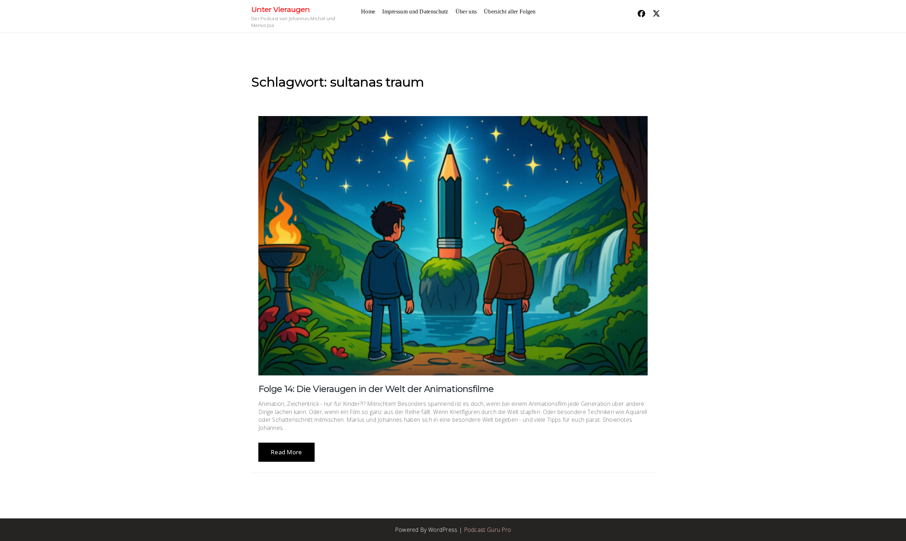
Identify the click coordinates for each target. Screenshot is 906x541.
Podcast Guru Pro (487, 530)
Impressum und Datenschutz (415, 11)
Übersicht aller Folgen (510, 11)
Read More (286, 452)
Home (368, 11)
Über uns (466, 11)
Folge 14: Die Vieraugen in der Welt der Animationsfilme (376, 389)
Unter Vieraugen (280, 9)
